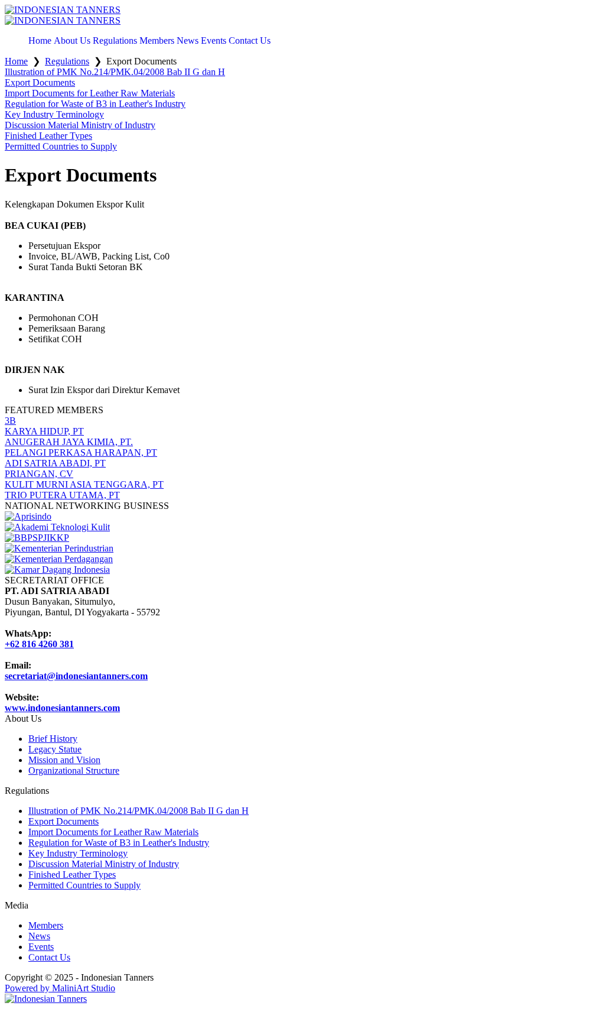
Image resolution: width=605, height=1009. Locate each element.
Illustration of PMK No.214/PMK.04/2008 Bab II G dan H (138, 811)
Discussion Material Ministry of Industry (103, 864)
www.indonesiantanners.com (62, 708)
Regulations (67, 61)
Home (16, 61)
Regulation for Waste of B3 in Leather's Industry (118, 843)
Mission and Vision (64, 760)
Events (41, 947)
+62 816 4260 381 (39, 644)
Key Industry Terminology (78, 853)
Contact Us (49, 957)
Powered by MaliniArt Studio (60, 988)
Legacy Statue (55, 749)
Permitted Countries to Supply (84, 885)
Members (45, 925)
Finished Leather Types (72, 875)
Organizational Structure (73, 770)
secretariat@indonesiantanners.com (76, 676)
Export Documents (63, 821)
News (39, 936)
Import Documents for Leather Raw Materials (113, 832)
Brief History (52, 739)
